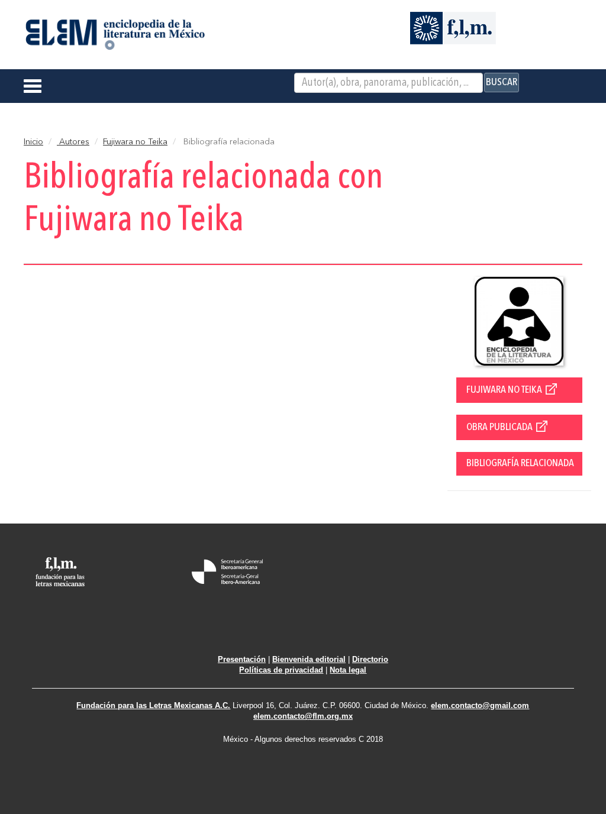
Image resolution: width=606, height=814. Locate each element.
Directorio (370, 659)
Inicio (33, 142)
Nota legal (348, 670)
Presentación (242, 659)
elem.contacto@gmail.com (480, 705)
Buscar (501, 82)
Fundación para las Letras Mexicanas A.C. (153, 705)
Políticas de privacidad (281, 670)
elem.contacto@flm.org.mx (303, 716)
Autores (73, 142)
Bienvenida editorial (309, 659)
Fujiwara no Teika (135, 142)
